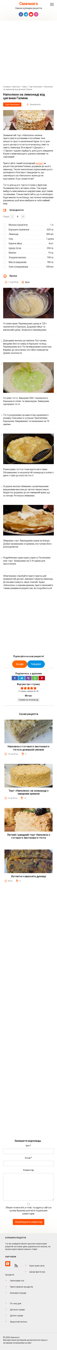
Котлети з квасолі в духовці (28, 876)
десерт (39, 163)
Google (20, 664)
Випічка (16, 87)
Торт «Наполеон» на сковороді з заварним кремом (28, 792)
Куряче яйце (15, 243)
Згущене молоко (17, 257)
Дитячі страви (16, 1315)
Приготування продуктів (21, 1287)
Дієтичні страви (17, 1309)
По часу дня (15, 1303)
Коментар (28, 1170)
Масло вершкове (18, 262)
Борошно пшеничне (19, 229)
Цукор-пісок (15, 248)
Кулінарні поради (18, 1293)
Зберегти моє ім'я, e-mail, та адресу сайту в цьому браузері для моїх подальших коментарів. (28, 1210)
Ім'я (28, 1145)
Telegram (36, 664)
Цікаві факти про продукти (25, 1273)
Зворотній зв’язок (18, 1322)
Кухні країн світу (36, 1266)
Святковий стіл (17, 1280)
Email (28, 1158)
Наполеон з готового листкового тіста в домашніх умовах (28, 748)
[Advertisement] (28, 54)
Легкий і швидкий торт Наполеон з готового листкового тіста (28, 836)
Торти (24, 87)
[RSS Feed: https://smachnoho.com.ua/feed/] (16, 1265)
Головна (7, 87)
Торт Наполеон (35, 87)
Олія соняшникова (18, 266)
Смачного (28, 3)
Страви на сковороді (28, 700)
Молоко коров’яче (18, 225)
